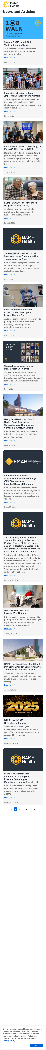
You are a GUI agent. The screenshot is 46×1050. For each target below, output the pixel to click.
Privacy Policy (9, 1040)
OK (36, 1045)
